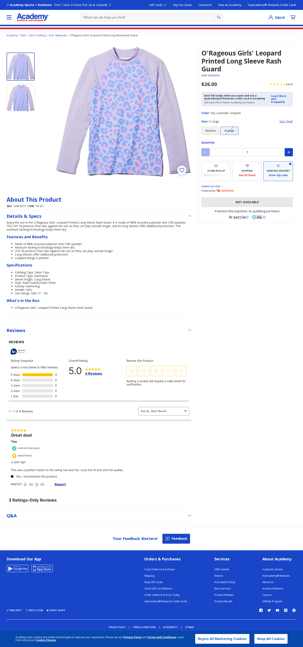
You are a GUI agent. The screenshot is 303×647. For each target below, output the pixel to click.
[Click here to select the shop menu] (9, 17)
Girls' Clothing (37, 35)
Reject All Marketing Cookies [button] (222, 638)
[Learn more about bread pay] (258, 217)
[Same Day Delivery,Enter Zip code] (278, 171)
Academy (12, 35)
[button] (280, 99)
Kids (23, 35)
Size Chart (286, 121)
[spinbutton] (247, 152)
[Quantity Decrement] (205, 152)
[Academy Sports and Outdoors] (33, 17)
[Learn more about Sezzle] (238, 217)
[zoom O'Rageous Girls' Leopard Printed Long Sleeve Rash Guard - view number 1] (123, 112)
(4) (291, 84)
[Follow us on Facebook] (260, 610)
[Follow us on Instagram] (285, 610)
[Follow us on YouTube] (277, 610)
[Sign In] (271, 17)
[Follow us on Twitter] (269, 610)
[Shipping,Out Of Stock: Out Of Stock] (247, 171)
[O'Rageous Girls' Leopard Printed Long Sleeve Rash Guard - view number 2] (20, 98)
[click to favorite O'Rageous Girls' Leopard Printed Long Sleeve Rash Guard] (181, 170)
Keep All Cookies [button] (271, 638)
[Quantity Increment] (289, 152)
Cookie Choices (46, 640)
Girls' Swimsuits (58, 35)
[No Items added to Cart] (293, 17)
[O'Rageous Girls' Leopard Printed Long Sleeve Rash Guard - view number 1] (20, 66)
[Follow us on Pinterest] (293, 610)
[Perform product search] (219, 17)
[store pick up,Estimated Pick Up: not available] (216, 171)
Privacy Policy (132, 637)
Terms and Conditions (161, 637)
